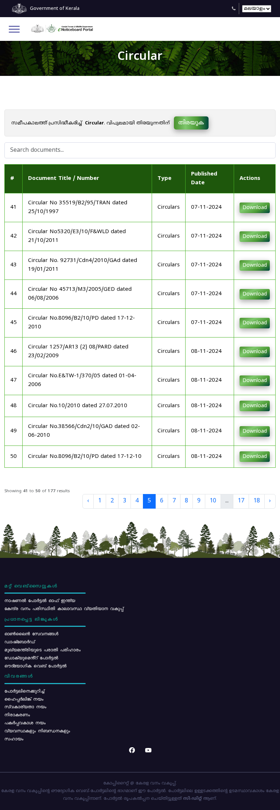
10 (213, 501)
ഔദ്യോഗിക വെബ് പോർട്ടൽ (35, 665)
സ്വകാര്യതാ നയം (25, 706)
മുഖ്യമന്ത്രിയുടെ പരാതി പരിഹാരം (42, 649)
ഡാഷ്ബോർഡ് (19, 641)
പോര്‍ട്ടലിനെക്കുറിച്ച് (24, 690)
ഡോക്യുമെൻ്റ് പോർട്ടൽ (31, 657)
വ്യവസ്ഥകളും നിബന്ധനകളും (37, 730)
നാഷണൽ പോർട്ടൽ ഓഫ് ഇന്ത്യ (39, 600)
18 (256, 501)
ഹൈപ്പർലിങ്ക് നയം (23, 699)
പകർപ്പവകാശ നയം (25, 722)
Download (254, 208)
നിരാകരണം (17, 714)
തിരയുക (191, 123)
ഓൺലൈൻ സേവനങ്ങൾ (31, 633)
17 (241, 501)
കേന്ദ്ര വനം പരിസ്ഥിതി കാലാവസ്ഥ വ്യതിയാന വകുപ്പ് (63, 608)
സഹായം (13, 738)
